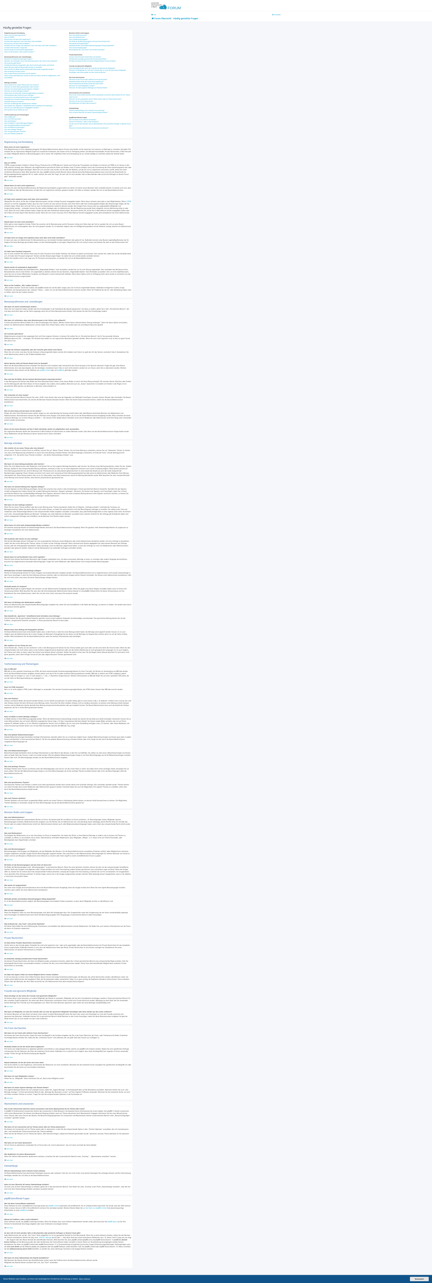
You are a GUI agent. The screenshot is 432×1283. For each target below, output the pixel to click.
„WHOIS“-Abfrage (44, 1237)
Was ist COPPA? (9, 37)
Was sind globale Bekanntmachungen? (17, 125)
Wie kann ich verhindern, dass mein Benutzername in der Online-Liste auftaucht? (30, 61)
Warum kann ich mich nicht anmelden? (17, 43)
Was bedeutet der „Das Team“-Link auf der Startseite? (87, 50)
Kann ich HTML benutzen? (12, 119)
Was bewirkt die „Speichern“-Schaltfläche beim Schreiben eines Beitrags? (28, 106)
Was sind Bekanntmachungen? (14, 127)
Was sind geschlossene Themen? (15, 131)
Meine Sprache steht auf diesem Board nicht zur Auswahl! (23, 67)
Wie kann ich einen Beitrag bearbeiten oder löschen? (21, 87)
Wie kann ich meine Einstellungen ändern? (18, 59)
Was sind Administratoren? (78, 35)
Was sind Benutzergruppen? (78, 39)
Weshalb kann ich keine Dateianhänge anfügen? (20, 99)
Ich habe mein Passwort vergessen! (15, 48)
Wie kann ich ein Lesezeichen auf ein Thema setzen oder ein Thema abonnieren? (95, 99)
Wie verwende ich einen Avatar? (14, 71)
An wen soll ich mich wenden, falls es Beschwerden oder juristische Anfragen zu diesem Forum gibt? (100, 125)
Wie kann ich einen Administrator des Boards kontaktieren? (88, 128)
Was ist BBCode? (9, 117)
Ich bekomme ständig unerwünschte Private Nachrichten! (88, 59)
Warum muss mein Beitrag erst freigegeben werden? (21, 108)
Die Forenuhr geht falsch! (12, 63)
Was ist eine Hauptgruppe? (78, 48)
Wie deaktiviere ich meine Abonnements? (82, 103)
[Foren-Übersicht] (167, 5)
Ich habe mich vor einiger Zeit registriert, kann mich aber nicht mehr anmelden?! (30, 45)
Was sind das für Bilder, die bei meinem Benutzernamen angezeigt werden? (29, 69)
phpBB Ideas (112, 1222)
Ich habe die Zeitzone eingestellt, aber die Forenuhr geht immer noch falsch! (29, 65)
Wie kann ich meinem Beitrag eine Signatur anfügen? (21, 89)
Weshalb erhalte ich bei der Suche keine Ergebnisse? (86, 81)
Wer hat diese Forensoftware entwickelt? (82, 119)
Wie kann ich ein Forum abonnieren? (81, 101)
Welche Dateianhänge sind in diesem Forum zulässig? (86, 110)
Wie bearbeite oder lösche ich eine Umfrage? (19, 95)
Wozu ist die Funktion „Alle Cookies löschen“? (19, 52)
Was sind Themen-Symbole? (13, 133)
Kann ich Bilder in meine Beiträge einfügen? (18, 123)
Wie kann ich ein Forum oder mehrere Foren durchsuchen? (88, 79)
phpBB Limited (45, 370)
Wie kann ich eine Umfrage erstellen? (16, 91)
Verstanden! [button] (419, 1279)
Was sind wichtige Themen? (13, 129)
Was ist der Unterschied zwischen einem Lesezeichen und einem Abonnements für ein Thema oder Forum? (99, 96)
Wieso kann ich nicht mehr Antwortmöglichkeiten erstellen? (24, 93)
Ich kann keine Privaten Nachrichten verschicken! (85, 57)
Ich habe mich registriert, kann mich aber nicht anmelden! (23, 41)
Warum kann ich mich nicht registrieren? (17, 39)
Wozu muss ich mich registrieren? (15, 35)
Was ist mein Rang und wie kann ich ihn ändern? (20, 73)
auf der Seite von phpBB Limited (95, 1208)
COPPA (128, 201)
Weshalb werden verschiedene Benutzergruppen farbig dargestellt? (91, 45)
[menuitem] (153, 14)
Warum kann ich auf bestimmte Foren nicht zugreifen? (22, 97)
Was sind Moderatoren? (77, 37)
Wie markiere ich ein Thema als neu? (16, 110)
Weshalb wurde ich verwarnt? (14, 101)
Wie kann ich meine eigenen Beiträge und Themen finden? (88, 88)
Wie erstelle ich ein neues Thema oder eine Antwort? (21, 85)
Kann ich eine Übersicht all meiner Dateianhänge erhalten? (88, 112)
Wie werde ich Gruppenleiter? (79, 43)
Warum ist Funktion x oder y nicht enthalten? (84, 122)
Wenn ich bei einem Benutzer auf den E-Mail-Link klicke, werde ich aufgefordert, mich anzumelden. (32, 76)
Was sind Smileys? (10, 121)
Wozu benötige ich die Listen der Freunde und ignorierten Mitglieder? (92, 68)
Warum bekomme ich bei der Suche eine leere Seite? (86, 83)
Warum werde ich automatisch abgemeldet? (18, 50)
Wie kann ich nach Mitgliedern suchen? (82, 86)
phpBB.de (60, 370)
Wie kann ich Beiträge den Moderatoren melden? (20, 103)
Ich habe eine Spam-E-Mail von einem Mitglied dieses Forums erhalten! (92, 61)
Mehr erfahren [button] (84, 1279)
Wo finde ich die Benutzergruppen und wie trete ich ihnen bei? (89, 41)
